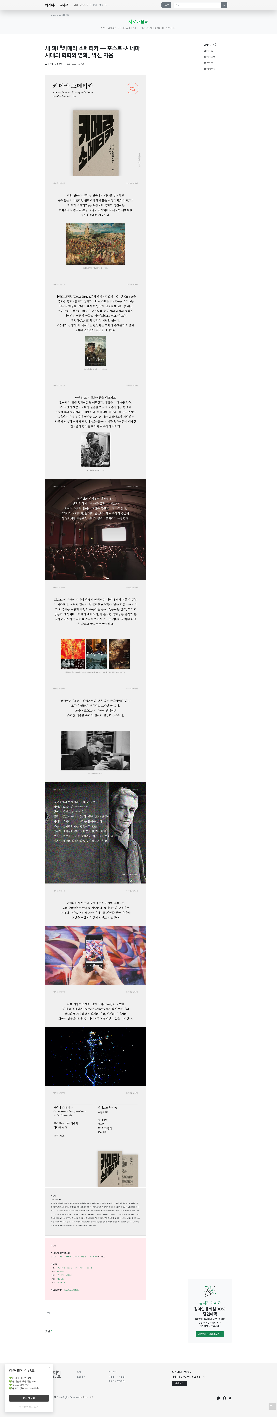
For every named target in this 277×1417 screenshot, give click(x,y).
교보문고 (61, 1256)
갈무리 (50, 64)
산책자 (89, 1268)
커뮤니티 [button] (84, 5)
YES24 (68, 1256)
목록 (48, 1313)
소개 (79, 1372)
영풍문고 (84, 1256)
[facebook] (224, 1398)
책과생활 (60, 1271)
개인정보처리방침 (116, 1376)
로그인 (166, 5)
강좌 (76, 5)
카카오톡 (210, 68)
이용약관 (112, 1372)
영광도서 (69, 1275)
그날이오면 (61, 1268)
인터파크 (76, 1256)
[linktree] (230, 1398)
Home (53, 15)
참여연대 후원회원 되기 (208, 1334)
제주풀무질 (61, 1282)
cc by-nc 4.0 (86, 1397)
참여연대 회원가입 (116, 1381)
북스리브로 (94, 1256)
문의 (95, 5)
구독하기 (179, 1383)
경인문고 (60, 1279)
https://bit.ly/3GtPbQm (71, 1290)
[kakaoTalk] (218, 1398)
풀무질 (69, 1268)
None (59, 64)
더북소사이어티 (79, 1268)
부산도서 (60, 1275)
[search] (224, 5)
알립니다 (103, 5)
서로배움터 (64, 15)
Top (272, 1406)
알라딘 (53, 1256)
